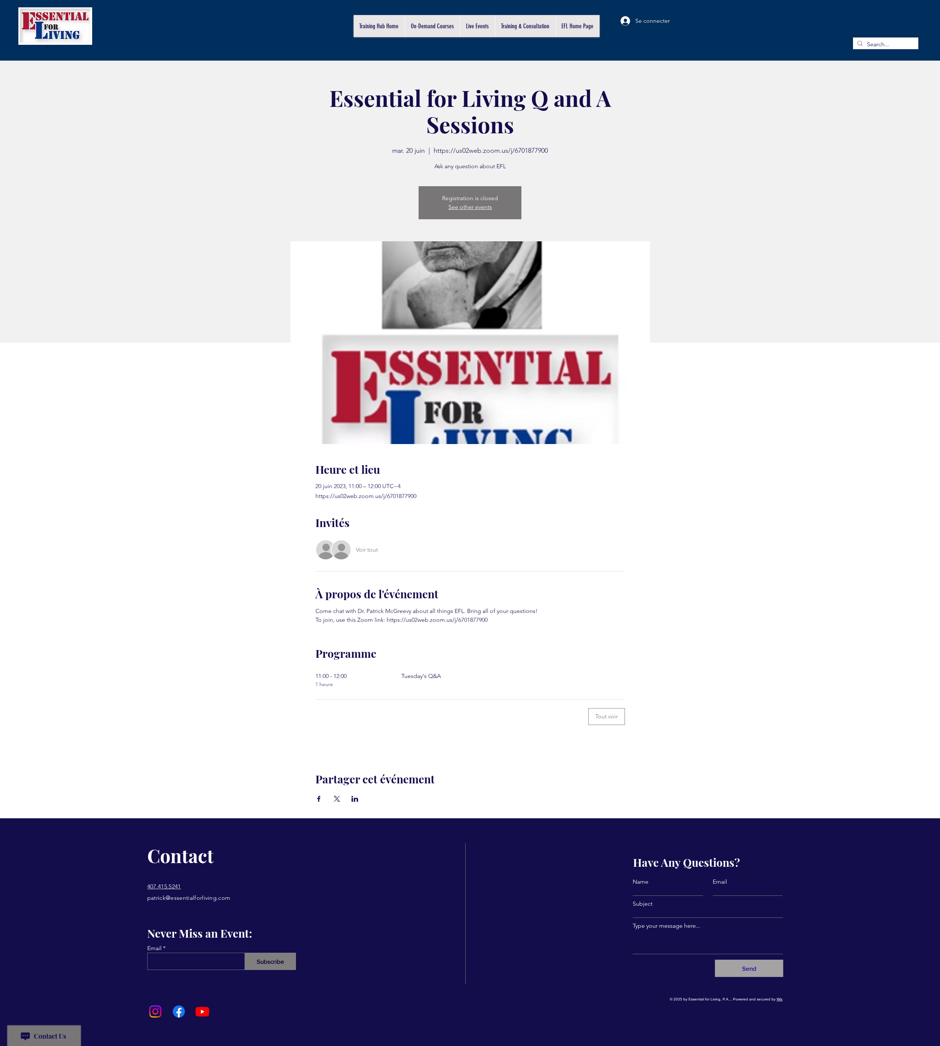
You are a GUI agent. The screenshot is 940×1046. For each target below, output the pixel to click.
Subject (642, 904)
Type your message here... (666, 926)
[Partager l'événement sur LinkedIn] (354, 799)
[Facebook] (179, 1011)
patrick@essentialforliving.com (189, 897)
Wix (779, 999)
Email (154, 948)
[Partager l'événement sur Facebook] (318, 799)
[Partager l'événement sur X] (336, 799)
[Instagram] (155, 1011)
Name (640, 882)
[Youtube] (202, 1011)
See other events (470, 206)
